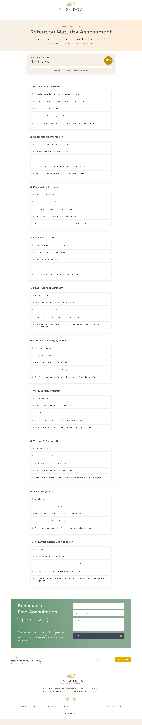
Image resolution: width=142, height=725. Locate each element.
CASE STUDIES (61, 17)
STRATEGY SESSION (96, 17)
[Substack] (67, 699)
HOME (26, 17)
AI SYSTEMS (48, 17)
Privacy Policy (123, 722)
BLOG (84, 17)
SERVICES (36, 17)
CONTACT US (113, 17)
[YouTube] (74, 699)
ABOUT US (75, 17)
